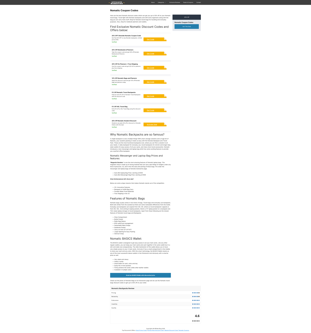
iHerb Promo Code (141, 330)
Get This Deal (187, 26)
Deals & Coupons (188, 2)
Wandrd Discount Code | (172, 330)
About (153, 2)
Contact (198, 2)
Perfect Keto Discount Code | (156, 330)
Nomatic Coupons (184, 330)
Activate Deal (152, 124)
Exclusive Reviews (174, 2)
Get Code (150, 39)
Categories (161, 2)
